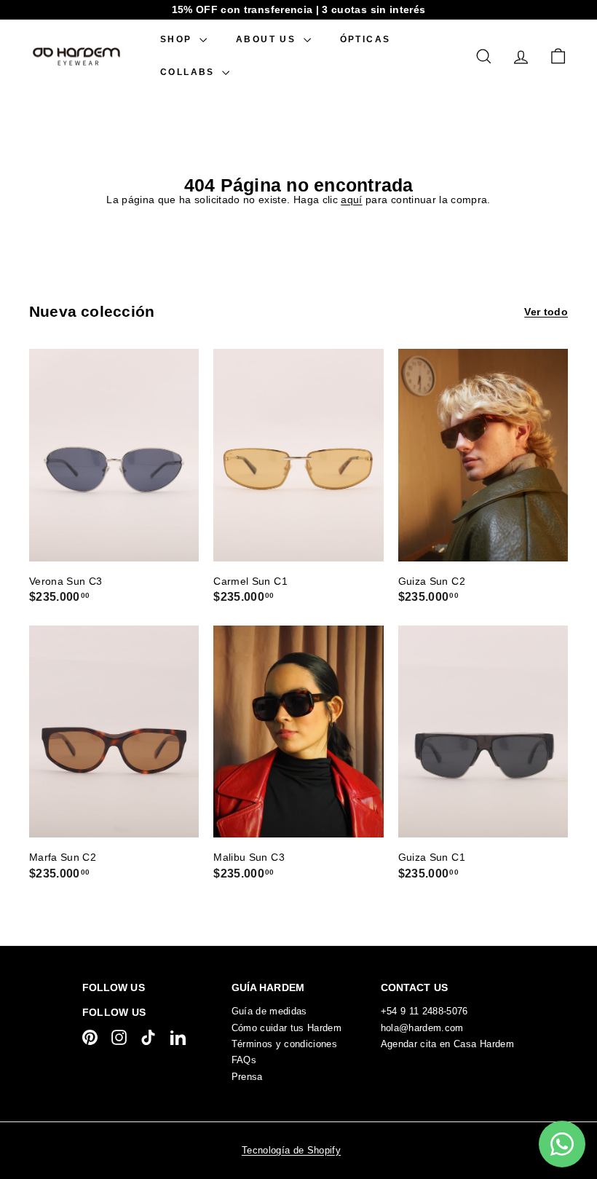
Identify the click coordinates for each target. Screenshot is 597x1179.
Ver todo (546, 312)
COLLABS (189, 72)
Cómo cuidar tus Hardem (287, 1027)
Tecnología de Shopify (291, 1150)
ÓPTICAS (365, 39)
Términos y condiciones (285, 1043)
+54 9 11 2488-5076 (424, 1011)
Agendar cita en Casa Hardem (447, 1043)
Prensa (247, 1076)
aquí (351, 199)
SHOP (178, 39)
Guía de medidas (269, 1011)
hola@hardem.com (422, 1027)
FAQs (244, 1059)
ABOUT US (268, 39)
